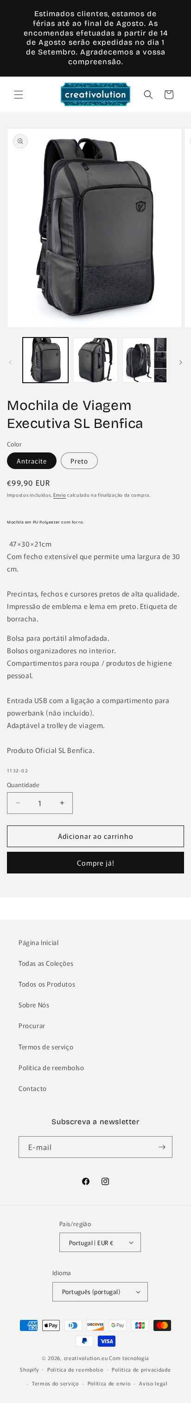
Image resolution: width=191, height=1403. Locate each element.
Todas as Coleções (46, 963)
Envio (59, 494)
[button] (18, 94)
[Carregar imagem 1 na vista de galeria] (45, 360)
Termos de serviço (46, 1046)
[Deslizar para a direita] (181, 362)
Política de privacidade (141, 1369)
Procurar (32, 1025)
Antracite (32, 460)
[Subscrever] (162, 1147)
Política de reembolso (51, 1067)
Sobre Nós (34, 1004)
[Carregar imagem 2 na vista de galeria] (95, 360)
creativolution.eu (86, 1357)
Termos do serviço (55, 1383)
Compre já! (96, 862)
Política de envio (109, 1383)
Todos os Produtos (47, 983)
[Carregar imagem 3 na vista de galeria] (145, 360)
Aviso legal (153, 1383)
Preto (79, 460)
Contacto (33, 1088)
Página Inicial (38, 942)
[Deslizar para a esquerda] (10, 362)
